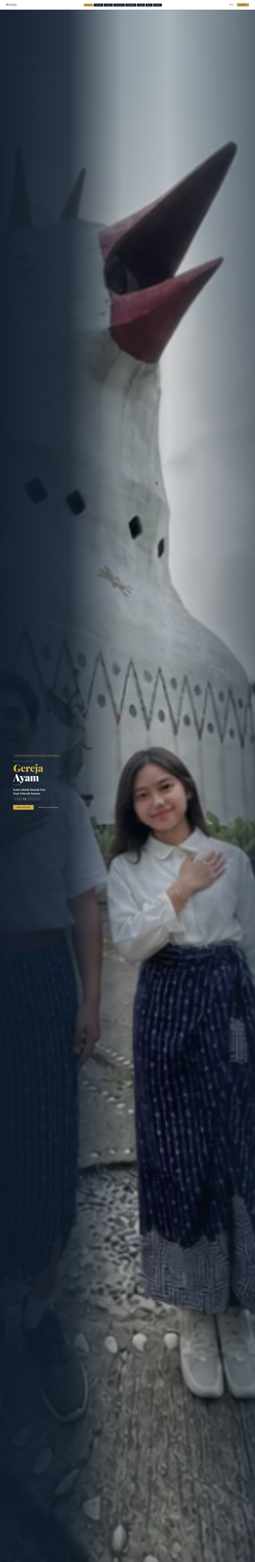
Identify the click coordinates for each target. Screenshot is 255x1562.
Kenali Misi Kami (23, 807)
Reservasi (243, 5)
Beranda (88, 5)
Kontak (157, 5)
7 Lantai (108, 5)
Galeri (140, 5)
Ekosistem (131, 5)
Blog (149, 5)
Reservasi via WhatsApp (48, 807)
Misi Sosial (119, 5)
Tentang (98, 5)
